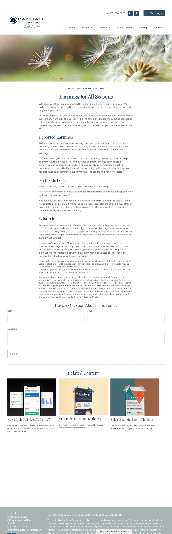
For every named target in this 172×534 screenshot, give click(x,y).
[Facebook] (136, 13)
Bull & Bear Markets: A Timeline (131, 419)
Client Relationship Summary (114, 531)
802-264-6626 (117, 13)
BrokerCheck (115, 515)
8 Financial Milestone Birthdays (80, 419)
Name (10, 310)
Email (90, 310)
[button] (72, 28)
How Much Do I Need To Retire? (28, 419)
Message (12, 329)
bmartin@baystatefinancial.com (24, 529)
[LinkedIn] (130, 13)
